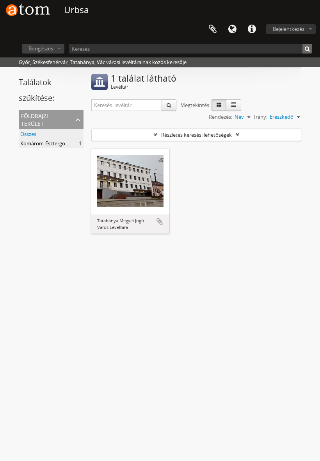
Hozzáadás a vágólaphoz (160, 221)
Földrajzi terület (34, 119)
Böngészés (40, 48)
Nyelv (232, 29)
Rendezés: (220, 116)
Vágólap (212, 29)
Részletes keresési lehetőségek (196, 134)
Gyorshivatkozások (251, 29)
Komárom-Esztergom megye (53, 143)
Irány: (260, 116)
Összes (28, 134)
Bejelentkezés (288, 28)
